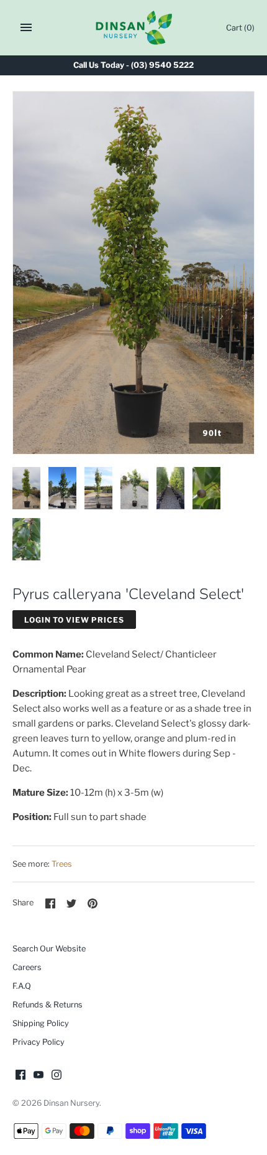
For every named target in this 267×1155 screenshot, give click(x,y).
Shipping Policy (40, 1023)
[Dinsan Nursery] (134, 27)
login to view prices (74, 620)
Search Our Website (49, 948)
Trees (62, 864)
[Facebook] (20, 1076)
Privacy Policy (38, 1042)
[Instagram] (56, 1076)
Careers (27, 967)
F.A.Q (21, 986)
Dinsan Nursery (71, 1103)
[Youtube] (38, 1076)
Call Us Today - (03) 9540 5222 (133, 65)
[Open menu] (26, 27)
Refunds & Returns (47, 1004)
